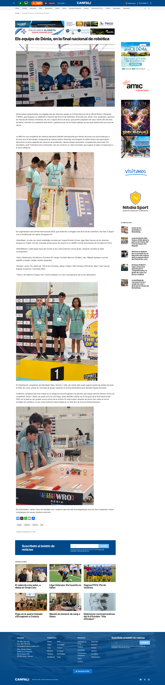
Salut (40, 8)
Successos (33, 8)
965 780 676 (25, 644)
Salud (80, 658)
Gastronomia (48, 8)
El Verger (60, 651)
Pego (59, 657)
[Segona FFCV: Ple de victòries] (100, 573)
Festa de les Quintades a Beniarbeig (136, 230)
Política (17, 8)
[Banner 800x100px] (39, 31)
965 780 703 (24, 642)
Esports (86, 8)
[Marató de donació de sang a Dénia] (65, 602)
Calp (49, 648)
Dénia (49, 642)
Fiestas (93, 648)
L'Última (108, 8)
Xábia (49, 645)
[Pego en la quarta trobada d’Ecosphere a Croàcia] (31, 602)
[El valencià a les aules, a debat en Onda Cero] (31, 573)
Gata (58, 642)
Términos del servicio (83, 551)
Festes (64, 8)
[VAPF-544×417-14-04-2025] (135, 147)
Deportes (94, 642)
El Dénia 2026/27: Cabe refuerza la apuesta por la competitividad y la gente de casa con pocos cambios (139, 269)
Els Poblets (61, 654)
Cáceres (19, 524)
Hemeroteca (126, 8)
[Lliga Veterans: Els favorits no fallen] (65, 573)
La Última (94, 654)
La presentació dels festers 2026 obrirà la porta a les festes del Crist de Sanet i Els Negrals (140, 242)
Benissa (50, 651)
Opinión (94, 651)
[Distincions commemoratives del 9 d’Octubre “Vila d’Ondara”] (100, 602)
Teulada (50, 654)
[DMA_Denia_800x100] (90, 31)
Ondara (59, 648)
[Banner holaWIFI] (39, 24)
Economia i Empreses (75, 8)
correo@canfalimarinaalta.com (28, 646)
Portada (17, 13)
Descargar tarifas (83, 671)
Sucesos (94, 645)
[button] (14, 3)
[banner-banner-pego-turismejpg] (90, 24)
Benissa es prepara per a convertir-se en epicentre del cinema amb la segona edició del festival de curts (140, 255)
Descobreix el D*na (97, 8)
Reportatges (116, 8)
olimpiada (27, 524)
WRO (42, 524)
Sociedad (81, 650)
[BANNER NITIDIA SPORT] (135, 201)
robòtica (35, 524)
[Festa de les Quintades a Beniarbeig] (124, 229)
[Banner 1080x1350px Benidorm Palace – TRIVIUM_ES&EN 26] (135, 118)
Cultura (57, 8)
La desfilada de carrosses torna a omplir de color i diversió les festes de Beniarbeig (140, 284)
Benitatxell (51, 657)
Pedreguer (61, 645)
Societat (24, 8)
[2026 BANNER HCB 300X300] (135, 56)
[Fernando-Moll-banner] (135, 172)
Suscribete (103, 546)
